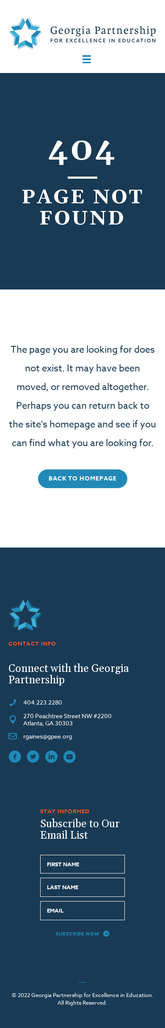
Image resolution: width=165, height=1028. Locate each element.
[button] (82, 478)
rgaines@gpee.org (47, 736)
